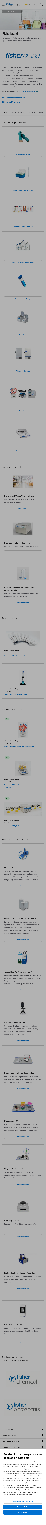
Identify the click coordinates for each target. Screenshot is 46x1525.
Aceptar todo (23, 1512)
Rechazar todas (22, 1507)
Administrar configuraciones (23, 1501)
